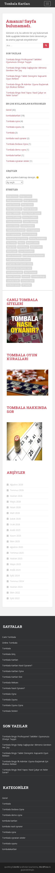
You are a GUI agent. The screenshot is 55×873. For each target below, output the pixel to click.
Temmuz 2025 (17, 552)
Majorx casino (32, 242)
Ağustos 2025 (16, 547)
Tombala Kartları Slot (12, 676)
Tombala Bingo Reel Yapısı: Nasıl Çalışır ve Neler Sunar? (26, 94)
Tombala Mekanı (10, 682)
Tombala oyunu (13, 127)
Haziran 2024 (16, 586)
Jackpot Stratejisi (29, 234)
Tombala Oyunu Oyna (12, 705)
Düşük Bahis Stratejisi (16, 230)
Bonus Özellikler (14, 217)
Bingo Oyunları (13, 204)
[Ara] (46, 45)
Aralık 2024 (15, 569)
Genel (8, 109)
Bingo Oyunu (27, 204)
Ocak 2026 (15, 524)
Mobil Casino (36, 247)
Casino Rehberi (27, 226)
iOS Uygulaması (13, 234)
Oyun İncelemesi (14, 255)
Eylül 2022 (15, 598)
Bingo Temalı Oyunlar (31, 213)
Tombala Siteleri (10, 711)
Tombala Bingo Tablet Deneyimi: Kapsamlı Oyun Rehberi (26, 77)
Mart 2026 (15, 513)
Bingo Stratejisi (30, 209)
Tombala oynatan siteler (17, 161)
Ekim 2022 (15, 592)
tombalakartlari (13, 115)
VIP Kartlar (26, 285)
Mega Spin (11, 247)
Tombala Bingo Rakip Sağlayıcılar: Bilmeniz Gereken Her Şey (26, 69)
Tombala (10, 132)
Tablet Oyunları (13, 276)
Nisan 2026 (15, 507)
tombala (25, 276)
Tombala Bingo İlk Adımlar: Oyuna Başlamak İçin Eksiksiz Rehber (27, 85)
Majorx (21, 242)
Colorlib (15, 867)
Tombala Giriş (8, 654)
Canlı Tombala (9, 637)
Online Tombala (9, 642)
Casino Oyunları (30, 221)
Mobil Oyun (12, 251)
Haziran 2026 (16, 496)
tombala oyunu (13, 285)
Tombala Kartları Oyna (13, 671)
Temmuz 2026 (17, 490)
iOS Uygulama (33, 230)
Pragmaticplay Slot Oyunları (18, 259)
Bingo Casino (25, 196)
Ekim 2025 (15, 541)
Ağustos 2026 (16, 484)
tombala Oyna (27, 280)
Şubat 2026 (15, 518)
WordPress (43, 867)
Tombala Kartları (17, 4)
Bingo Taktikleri (13, 213)
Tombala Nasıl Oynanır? (13, 688)
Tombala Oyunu (9, 699)
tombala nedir (13, 280)
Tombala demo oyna (16, 149)
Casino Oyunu (13, 226)
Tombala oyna (13, 121)
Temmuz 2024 (17, 581)
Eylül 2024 (15, 575)
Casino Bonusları (14, 221)
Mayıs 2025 (15, 564)
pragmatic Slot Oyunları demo (19, 264)
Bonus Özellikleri (30, 217)
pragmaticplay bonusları (33, 255)
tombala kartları (13, 155)
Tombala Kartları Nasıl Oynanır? (17, 665)
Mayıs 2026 (15, 501)
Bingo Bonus (12, 196)
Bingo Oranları (30, 200)
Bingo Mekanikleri (14, 200)
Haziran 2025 (16, 558)
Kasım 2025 (15, 535)
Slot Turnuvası (30, 272)
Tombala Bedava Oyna (17, 144)
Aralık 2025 (15, 530)
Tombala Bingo (38, 276)
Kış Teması (11, 242)
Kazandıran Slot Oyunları (17, 238)
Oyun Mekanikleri (26, 251)
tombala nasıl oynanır (16, 138)
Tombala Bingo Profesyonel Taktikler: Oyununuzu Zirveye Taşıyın (24, 60)
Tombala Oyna (9, 694)
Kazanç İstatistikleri (38, 238)
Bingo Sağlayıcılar (14, 209)
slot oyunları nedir (14, 272)
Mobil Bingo (23, 247)
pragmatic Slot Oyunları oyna (19, 268)
